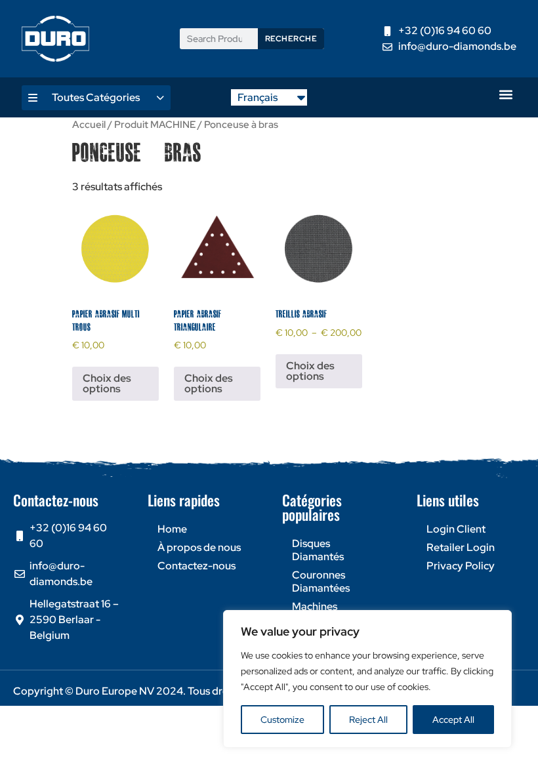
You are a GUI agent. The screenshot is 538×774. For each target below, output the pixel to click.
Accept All (453, 719)
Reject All (368, 719)
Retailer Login (460, 547)
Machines (314, 606)
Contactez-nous (196, 566)
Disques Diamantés (318, 550)
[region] (367, 679)
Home (172, 529)
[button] (505, 94)
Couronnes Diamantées (321, 581)
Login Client (456, 529)
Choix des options (107, 383)
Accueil (89, 124)
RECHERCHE (291, 38)
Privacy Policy (460, 566)
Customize (282, 719)
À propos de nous (199, 547)
